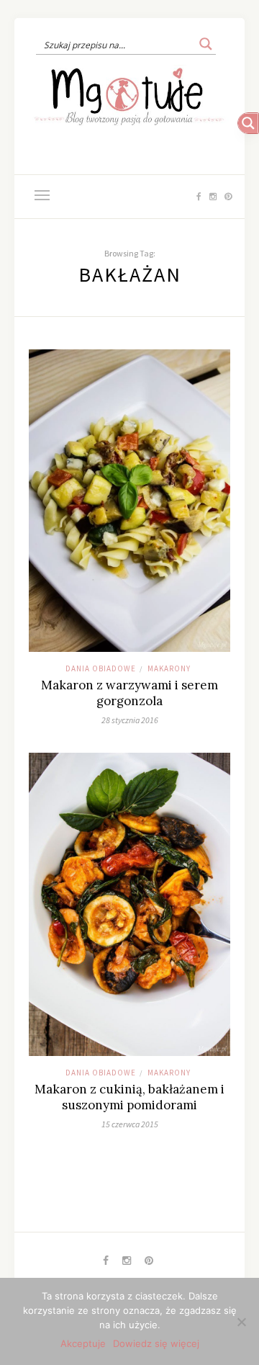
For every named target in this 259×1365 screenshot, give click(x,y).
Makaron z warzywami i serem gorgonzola (129, 693)
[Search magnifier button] (206, 44)
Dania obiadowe (100, 668)
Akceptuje (83, 1343)
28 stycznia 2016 (129, 720)
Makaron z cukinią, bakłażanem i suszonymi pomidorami (129, 1097)
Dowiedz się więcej (156, 1343)
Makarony (169, 668)
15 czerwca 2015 (129, 1124)
